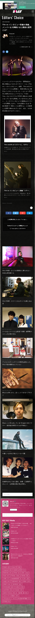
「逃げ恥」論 (22, 592)
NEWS (6, 567)
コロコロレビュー (9, 598)
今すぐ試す (22, 7)
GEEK (26, 581)
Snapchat (7, 570)
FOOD (17, 572)
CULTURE (8, 590)
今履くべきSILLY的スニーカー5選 (13, 453)
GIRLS (20, 587)
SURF (6, 578)
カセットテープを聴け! (10, 595)
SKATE (24, 575)
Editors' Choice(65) (7, 203)
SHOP (6, 581)
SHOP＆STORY (19, 570)
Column (18, 590)
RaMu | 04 (14, 531)
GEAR (6, 584)
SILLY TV (16, 567)
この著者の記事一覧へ (25, 46)
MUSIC (15, 575)
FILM (6, 575)
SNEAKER (16, 581)
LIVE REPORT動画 (23, 598)
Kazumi (12, 33)
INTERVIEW (8, 587)
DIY (26, 578)
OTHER (6, 601)
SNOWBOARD (16, 578)
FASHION (7, 572)
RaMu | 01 (14, 546)
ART (25, 572)
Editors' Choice (13, 17)
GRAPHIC (17, 584)
